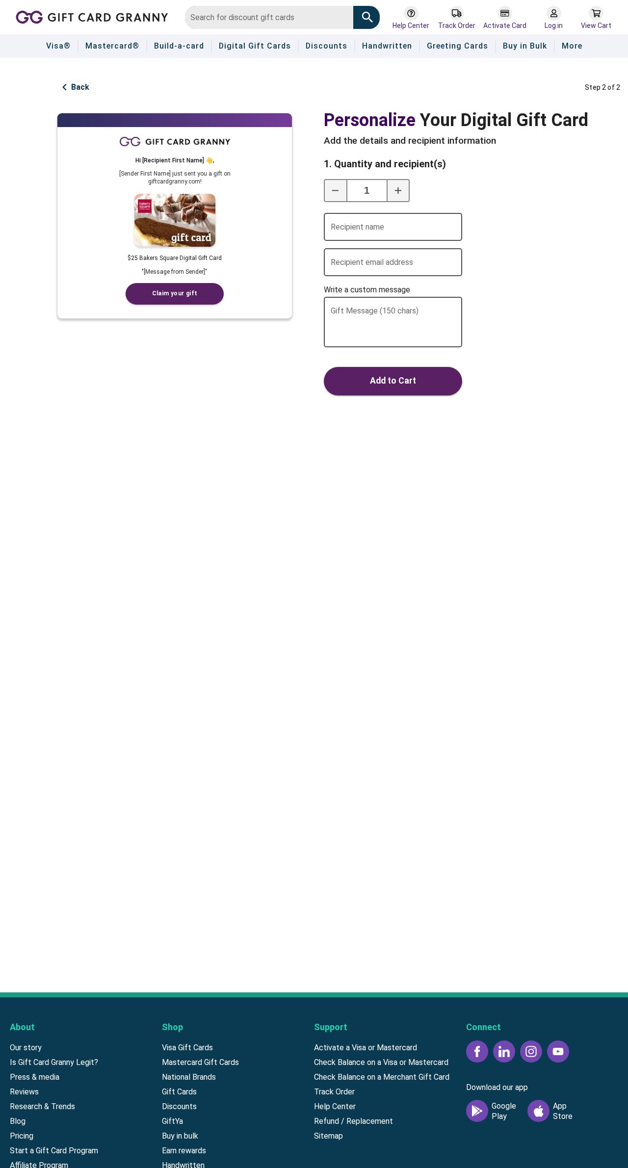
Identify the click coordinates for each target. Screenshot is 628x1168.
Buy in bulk (180, 1136)
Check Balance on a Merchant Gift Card (381, 1077)
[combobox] (269, 17)
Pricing (21, 1136)
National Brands (189, 1077)
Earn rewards (184, 1150)
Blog (18, 1121)
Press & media (34, 1077)
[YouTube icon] (558, 1051)
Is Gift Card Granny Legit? (54, 1062)
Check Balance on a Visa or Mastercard (381, 1062)
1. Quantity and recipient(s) (360, 164)
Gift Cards (179, 1091)
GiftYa (172, 1121)
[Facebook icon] (477, 1051)
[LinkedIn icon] (504, 1051)
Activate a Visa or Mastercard (365, 1047)
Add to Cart (393, 381)
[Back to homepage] (95, 16)
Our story (26, 1047)
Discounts (179, 1106)
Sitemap (328, 1136)
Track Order (334, 1091)
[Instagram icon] (531, 1051)
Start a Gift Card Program (54, 1150)
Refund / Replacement (353, 1121)
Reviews (24, 1091)
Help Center (335, 1106)
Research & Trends (42, 1106)
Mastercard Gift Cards (200, 1062)
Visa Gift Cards (187, 1047)
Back (80, 87)
